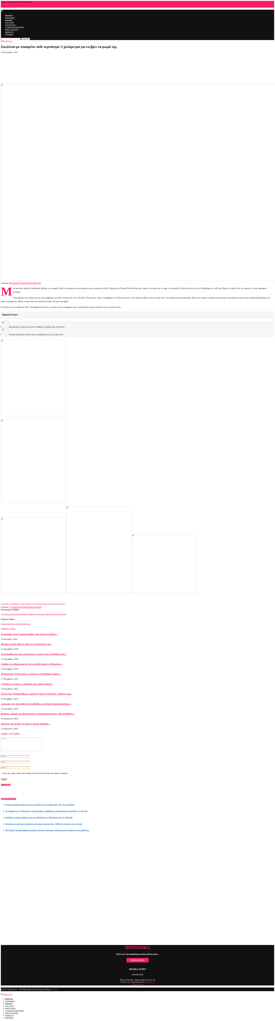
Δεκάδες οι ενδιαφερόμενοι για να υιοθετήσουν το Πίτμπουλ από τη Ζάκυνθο (39, 817)
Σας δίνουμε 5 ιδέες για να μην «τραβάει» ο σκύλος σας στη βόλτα (36, 327)
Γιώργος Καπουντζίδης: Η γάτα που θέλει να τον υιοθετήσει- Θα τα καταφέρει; (40, 805)
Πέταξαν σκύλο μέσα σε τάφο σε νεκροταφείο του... (26, 644)
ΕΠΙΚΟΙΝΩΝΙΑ (10, 18)
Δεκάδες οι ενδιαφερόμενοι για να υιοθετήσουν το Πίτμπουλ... (32, 664)
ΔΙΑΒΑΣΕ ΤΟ (9, 32)
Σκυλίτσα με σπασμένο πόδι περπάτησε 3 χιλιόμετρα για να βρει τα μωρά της (33, 604)
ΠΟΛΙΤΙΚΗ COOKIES (137, 984)
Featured (8, 20)
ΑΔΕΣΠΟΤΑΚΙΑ (10, 25)
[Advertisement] (137, 69)
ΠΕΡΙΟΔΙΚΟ (9, 34)
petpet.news (150, 982)
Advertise (9, 15)
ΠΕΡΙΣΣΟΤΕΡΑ (137, 960)
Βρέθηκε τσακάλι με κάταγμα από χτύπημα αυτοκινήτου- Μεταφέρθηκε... (38, 713)
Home (7, 6)
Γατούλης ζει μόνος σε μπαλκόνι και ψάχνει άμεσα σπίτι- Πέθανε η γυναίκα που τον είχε (43, 824)
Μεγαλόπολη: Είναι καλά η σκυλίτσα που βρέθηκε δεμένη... (31, 674)
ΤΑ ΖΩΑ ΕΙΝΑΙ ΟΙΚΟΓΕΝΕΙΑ (14, 27)
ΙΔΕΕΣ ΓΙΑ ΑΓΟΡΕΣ (11, 30)
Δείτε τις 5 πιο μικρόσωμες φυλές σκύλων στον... (137, 954)
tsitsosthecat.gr (137, 974)
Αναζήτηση (25, 39)
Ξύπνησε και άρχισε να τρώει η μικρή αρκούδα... (25, 723)
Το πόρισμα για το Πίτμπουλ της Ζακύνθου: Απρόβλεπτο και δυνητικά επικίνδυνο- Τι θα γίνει (46, 811)
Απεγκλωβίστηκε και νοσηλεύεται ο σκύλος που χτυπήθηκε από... (34, 654)
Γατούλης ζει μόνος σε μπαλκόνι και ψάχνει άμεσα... (27, 684)
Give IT (54, 989)
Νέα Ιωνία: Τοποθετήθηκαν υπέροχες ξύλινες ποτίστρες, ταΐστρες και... (36, 693)
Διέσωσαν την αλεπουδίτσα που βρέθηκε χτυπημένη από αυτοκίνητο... (36, 703)
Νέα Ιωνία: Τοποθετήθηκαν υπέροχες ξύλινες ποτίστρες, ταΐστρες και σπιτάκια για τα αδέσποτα (47, 830)
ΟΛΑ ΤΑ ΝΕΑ (9, 23)
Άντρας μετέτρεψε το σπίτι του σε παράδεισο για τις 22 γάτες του (36, 334)
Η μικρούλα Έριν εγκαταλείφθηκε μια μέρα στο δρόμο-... (29, 634)
